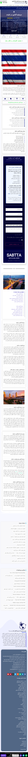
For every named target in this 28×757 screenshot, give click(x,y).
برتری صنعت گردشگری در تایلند (17, 312)
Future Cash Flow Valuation (20, 600)
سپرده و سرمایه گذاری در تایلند (17, 315)
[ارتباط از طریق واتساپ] (26, 755)
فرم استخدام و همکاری (22, 724)
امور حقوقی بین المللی (22, 687)
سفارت (25, 711)
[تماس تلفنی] (21, 755)
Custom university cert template (19, 586)
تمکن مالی (24, 698)
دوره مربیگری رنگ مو (9, 575)
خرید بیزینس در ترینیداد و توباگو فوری (18, 555)
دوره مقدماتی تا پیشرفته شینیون (19, 583)
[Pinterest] (11, 674)
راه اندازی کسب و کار (22, 712)
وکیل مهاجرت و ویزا (22, 696)
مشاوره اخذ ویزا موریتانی (21, 544)
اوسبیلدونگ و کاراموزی (22, 719)
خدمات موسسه (14, 7)
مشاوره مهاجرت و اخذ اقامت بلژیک (19, 531)
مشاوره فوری (3, 755)
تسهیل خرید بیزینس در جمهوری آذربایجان (18, 528)
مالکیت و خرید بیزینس (22, 708)
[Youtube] (8, 674)
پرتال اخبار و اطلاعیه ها (22, 732)
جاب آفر (24, 715)
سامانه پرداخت (23, 729)
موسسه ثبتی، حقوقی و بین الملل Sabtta (22, 7)
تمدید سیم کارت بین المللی (21, 725)
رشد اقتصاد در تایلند (19, 307)
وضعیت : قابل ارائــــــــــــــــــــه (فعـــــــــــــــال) (18, 295)
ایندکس (24, 734)
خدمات (7, 5)
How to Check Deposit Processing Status (17, 572)
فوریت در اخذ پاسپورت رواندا (20, 534)
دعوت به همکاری (12, 5)
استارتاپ (24, 707)
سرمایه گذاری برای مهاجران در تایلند (17, 313)
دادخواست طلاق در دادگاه (21, 597)
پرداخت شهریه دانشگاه (22, 685)
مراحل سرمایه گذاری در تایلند (18, 301)
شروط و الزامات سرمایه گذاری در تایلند (17, 300)
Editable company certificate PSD (19, 602)
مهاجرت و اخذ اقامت (22, 695)
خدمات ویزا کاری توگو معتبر (9, 553)
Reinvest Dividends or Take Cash (19, 594)
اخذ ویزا (24, 691)
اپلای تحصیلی (23, 713)
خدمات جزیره (23, 716)
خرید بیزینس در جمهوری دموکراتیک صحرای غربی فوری (15, 547)
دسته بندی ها (23, 749)
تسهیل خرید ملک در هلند (20, 553)
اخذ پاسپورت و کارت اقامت (21, 682)
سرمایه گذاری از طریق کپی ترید (19, 575)
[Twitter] (15, 674)
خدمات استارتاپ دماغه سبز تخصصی (19, 525)
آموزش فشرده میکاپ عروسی (20, 608)
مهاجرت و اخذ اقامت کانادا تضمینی (19, 542)
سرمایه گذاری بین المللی (7, 7)
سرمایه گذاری (20, 473)
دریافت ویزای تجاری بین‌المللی (20, 578)
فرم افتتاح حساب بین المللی (21, 726)
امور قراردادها (17, 5)
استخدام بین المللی (22, 686)
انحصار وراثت (5, 605)
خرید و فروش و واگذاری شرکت (20, 717)
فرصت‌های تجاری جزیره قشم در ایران (18, 539)
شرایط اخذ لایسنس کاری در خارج (19, 591)
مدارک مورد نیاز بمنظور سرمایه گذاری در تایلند (16, 298)
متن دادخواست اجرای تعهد (8, 589)
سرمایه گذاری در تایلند (19, 293)
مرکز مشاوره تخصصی (22, 723)
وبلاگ (25, 733)
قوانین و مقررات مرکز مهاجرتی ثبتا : (14, 237)
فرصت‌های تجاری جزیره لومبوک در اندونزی (18, 536)
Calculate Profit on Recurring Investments (17, 605)
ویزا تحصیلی (24, 703)
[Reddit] (18, 674)
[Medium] (20, 674)
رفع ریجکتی (24, 709)
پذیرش (20, 239)
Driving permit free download (20, 581)
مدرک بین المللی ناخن (11, 597)
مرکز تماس (21, 5)
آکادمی (25, 720)
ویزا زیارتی (24, 706)
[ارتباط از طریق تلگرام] (23, 755)
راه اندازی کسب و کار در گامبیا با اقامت (18, 561)
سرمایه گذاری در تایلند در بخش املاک (16, 309)
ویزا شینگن (24, 700)
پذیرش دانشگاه (23, 704)
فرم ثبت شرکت (23, 728)
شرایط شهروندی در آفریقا (9, 608)
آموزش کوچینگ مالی (9, 600)
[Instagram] (13, 674)
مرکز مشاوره (26, 5)
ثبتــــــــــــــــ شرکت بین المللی (21, 681)
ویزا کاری (24, 702)
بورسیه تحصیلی (23, 683)
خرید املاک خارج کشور (22, 689)
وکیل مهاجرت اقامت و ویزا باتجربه (19, 550)
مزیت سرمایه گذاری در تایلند (18, 310)
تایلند (16, 471)
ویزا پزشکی (24, 699)
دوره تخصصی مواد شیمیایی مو (20, 589)
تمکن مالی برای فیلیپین (21, 558)
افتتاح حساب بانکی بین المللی (21, 690)
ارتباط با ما (24, 730)
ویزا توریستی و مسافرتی (22, 693)
